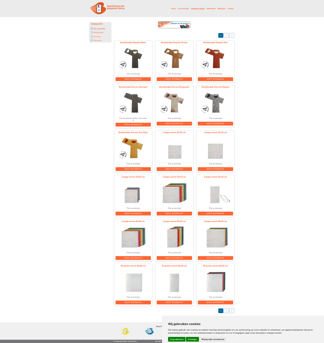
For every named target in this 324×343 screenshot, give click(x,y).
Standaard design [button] (198, 8)
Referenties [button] (211, 8)
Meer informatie (133, 79)
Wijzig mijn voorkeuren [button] (213, 339)
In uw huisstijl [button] (183, 8)
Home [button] (173, 8)
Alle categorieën (99, 29)
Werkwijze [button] (222, 8)
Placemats (97, 40)
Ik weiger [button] (192, 339)
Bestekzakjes (99, 32)
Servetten (97, 36)
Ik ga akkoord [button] (176, 339)
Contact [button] (231, 8)
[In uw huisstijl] (174, 28)
